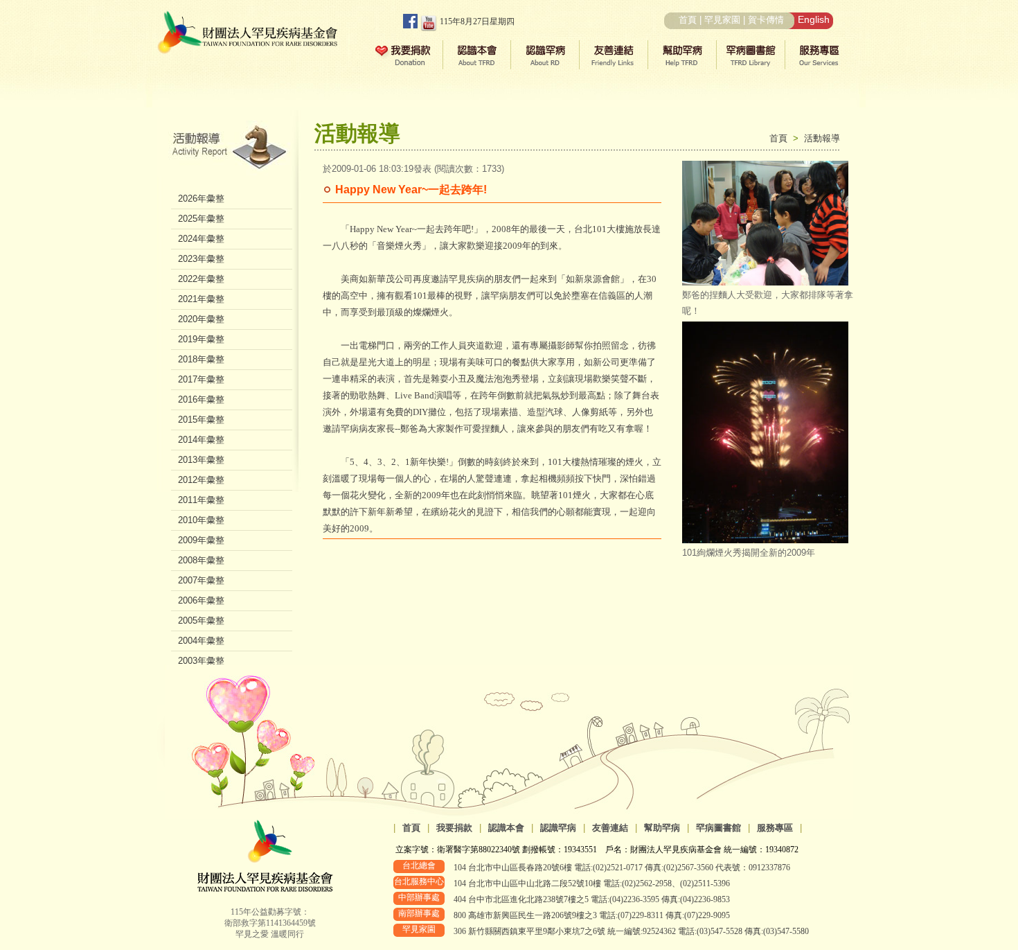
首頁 (688, 20)
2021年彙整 (201, 299)
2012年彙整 (201, 480)
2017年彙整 (201, 379)
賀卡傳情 (766, 20)
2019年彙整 (201, 339)
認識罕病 (558, 828)
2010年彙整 (201, 520)
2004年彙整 (201, 640)
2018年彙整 (201, 359)
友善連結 (610, 828)
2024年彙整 (201, 239)
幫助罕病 (662, 828)
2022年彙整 (201, 279)
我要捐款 (454, 828)
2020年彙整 (201, 319)
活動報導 (822, 138)
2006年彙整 (201, 600)
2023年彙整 (201, 259)
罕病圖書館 (718, 828)
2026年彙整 (201, 198)
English (814, 19)
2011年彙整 (201, 500)
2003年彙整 (201, 661)
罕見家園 (722, 20)
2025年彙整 (201, 218)
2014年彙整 (201, 439)
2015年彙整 (201, 419)
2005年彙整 (201, 620)
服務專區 (775, 828)
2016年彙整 (201, 399)
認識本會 (506, 828)
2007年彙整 (201, 580)
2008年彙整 (201, 560)
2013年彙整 (201, 460)
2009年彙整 (201, 540)
